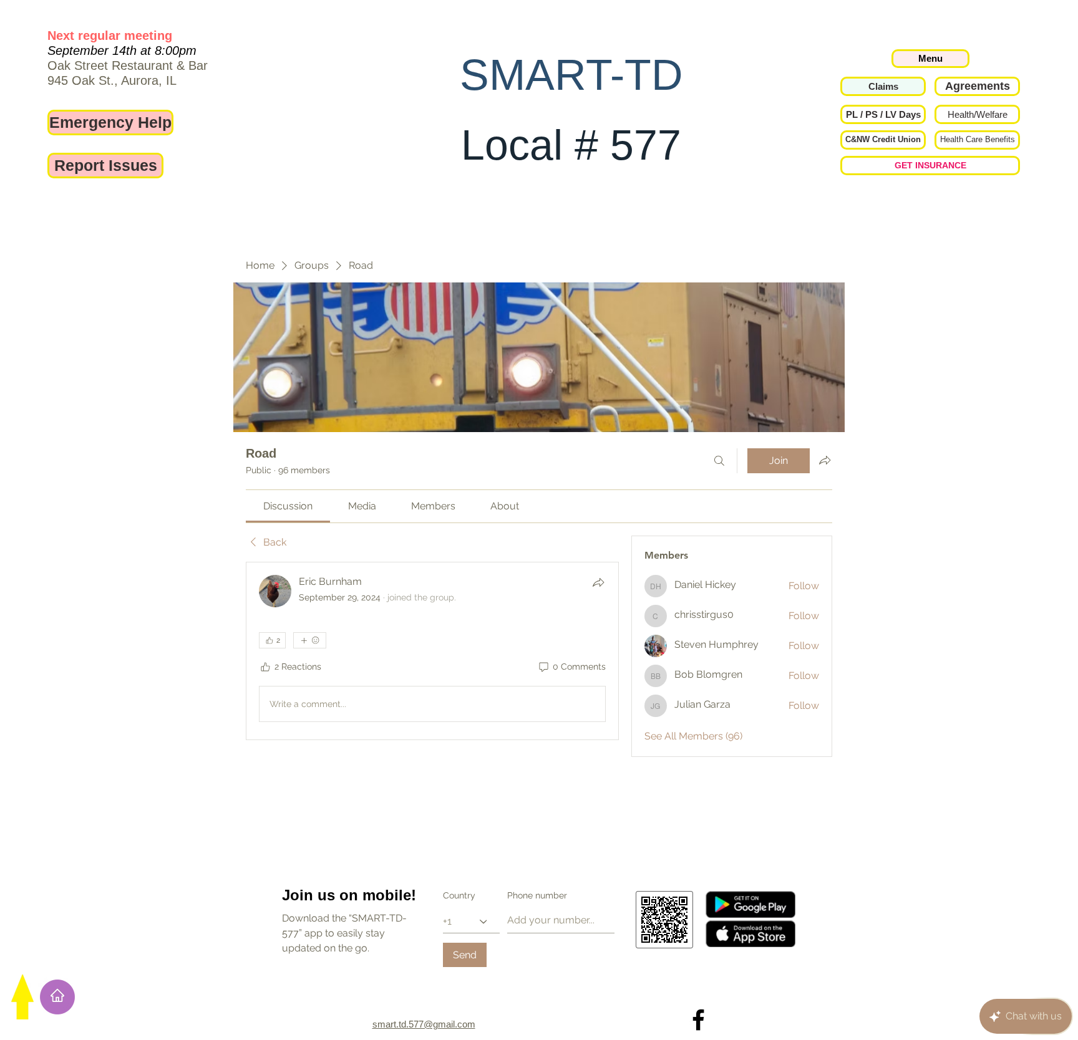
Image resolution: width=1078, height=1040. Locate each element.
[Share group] (824, 460)
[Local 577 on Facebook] (698, 1020)
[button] (883, 114)
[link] (288, 506)
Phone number (537, 895)
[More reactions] (309, 640)
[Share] (598, 582)
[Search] (719, 460)
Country (459, 895)
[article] (432, 651)
